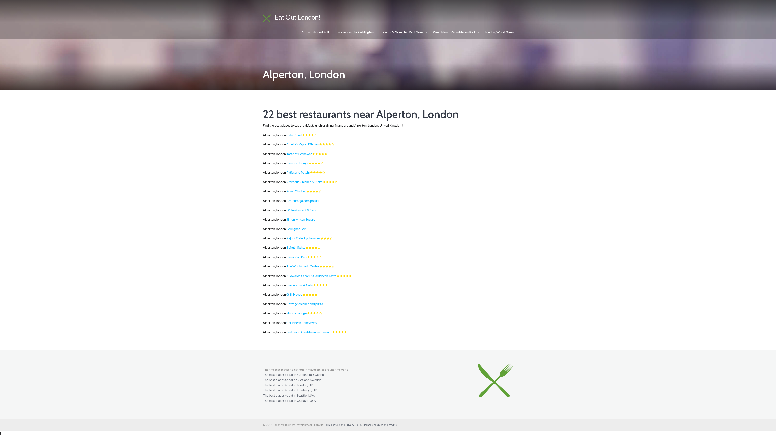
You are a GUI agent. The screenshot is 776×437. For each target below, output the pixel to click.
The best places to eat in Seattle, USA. (289, 395)
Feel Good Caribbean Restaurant (309, 332)
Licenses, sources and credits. (380, 424)
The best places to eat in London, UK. (288, 385)
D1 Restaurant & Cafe (301, 210)
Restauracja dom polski (302, 201)
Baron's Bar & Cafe (299, 285)
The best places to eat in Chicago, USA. (289, 400)
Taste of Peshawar (299, 154)
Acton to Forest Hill (315, 32)
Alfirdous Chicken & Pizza (304, 182)
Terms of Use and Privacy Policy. (343, 424)
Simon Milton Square (300, 219)
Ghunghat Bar (296, 229)
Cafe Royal (294, 135)
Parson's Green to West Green (403, 32)
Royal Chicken (296, 191)
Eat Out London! (296, 17)
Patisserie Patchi (298, 172)
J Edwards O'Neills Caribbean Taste (311, 276)
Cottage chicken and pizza (304, 304)
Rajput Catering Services (303, 238)
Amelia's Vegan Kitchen (302, 144)
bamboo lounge (297, 163)
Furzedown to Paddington (356, 32)
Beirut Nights (295, 247)
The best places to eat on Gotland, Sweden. (292, 380)
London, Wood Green (499, 32)
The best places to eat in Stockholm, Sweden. (293, 375)
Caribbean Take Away (301, 323)
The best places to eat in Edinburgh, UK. (290, 390)
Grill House (294, 294)
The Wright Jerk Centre (302, 266)
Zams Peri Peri (296, 257)
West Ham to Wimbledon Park (454, 32)
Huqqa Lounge (296, 313)
